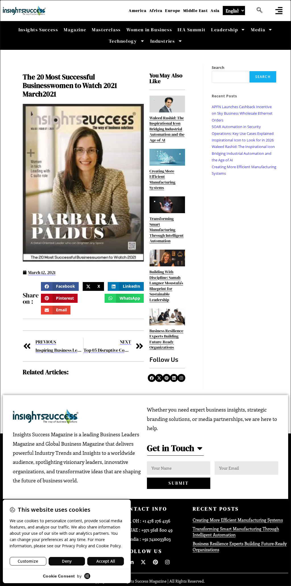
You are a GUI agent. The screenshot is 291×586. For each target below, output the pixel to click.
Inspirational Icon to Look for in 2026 (243, 140)
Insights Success (38, 29)
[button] (278, 11)
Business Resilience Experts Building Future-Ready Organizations (166, 339)
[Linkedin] (174, 378)
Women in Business (149, 29)
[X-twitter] (159, 378)
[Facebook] (152, 378)
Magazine (75, 29)
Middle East (195, 10)
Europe (172, 10)
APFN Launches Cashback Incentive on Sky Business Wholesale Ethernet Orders (242, 113)
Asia (215, 10)
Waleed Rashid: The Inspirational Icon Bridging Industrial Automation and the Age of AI (166, 129)
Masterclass (106, 29)
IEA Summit (191, 29)
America (137, 10)
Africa (155, 10)
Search (218, 67)
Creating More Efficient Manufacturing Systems (162, 179)
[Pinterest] (167, 378)
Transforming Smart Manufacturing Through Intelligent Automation (166, 230)
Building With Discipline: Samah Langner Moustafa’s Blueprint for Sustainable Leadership (166, 286)
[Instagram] (181, 378)
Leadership (224, 29)
